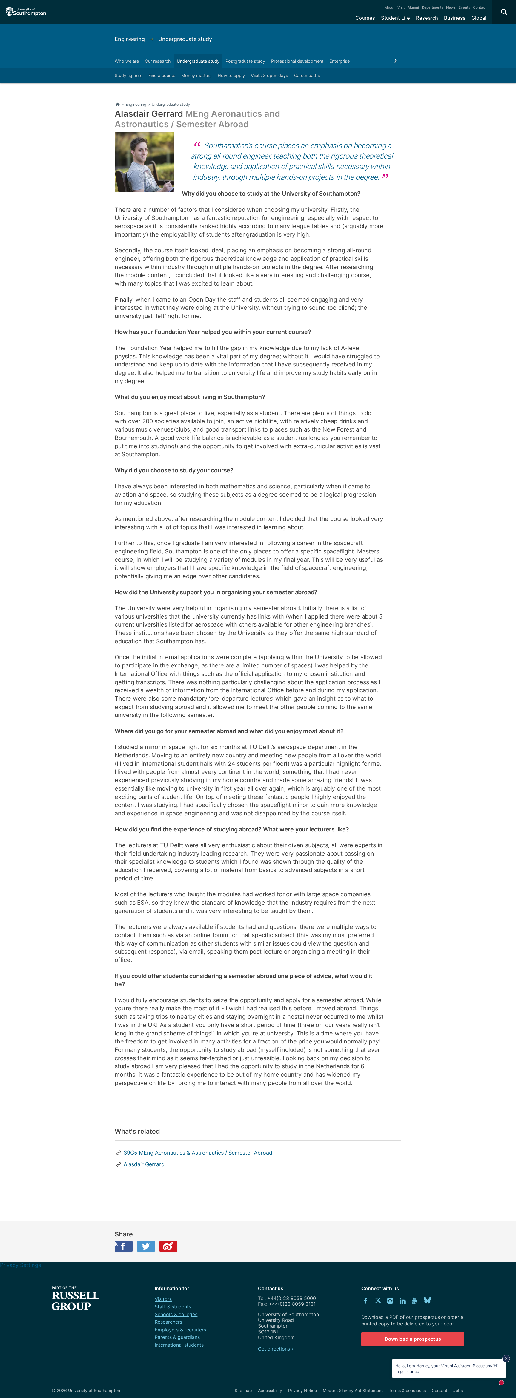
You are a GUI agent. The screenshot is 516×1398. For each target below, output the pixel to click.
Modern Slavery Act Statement (353, 1390)
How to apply (231, 75)
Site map (243, 1390)
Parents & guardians (177, 1337)
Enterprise (339, 61)
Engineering (130, 39)
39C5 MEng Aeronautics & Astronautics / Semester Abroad (198, 1153)
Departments (432, 7)
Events (464, 7)
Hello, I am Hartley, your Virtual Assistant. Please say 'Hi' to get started (446, 1368)
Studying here (128, 75)
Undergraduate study (185, 39)
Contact (479, 7)
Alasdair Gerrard (144, 1164)
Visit (401, 7)
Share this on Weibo (168, 1246)
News (451, 7)
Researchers (168, 1322)
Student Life (395, 18)
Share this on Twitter (146, 1246)
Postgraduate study (245, 61)
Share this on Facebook (116, 1244)
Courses (365, 18)
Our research (158, 61)
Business (455, 18)
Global (479, 18)
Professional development (297, 61)
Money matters (196, 75)
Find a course (161, 75)
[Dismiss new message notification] (506, 1358)
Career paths (307, 75)
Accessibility (270, 1390)
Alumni (413, 7)
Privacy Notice (302, 1390)
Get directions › (275, 1349)
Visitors (163, 1299)
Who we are (127, 61)
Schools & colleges (176, 1314)
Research (427, 18)
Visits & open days (269, 75)
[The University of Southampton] (26, 12)
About (389, 7)
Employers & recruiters (180, 1330)
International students (179, 1345)
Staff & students (173, 1307)
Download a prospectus (413, 1339)
